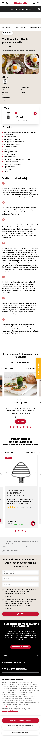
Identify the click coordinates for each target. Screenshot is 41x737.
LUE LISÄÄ (20, 422)
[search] (6, 3)
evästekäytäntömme (9, 707)
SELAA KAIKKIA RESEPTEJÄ (20, 363)
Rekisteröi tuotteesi (20, 647)
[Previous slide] (7, 473)
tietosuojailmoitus (22, 567)
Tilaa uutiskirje (38, 368)
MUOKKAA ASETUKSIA (20, 733)
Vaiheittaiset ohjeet (21, 28)
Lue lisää (8, 596)
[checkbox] (3, 590)
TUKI (4, 655)
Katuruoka (7, 33)
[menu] (3, 3)
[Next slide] (35, 473)
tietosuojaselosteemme (10, 711)
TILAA (22, 614)
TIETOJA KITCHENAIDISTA (14, 669)
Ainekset (9, 28)
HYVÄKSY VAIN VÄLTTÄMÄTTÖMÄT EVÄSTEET (21, 726)
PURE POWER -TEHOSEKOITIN (20, 117)
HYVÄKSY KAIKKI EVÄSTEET (20, 720)
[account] (34, 3)
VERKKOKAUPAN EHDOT (13, 662)
